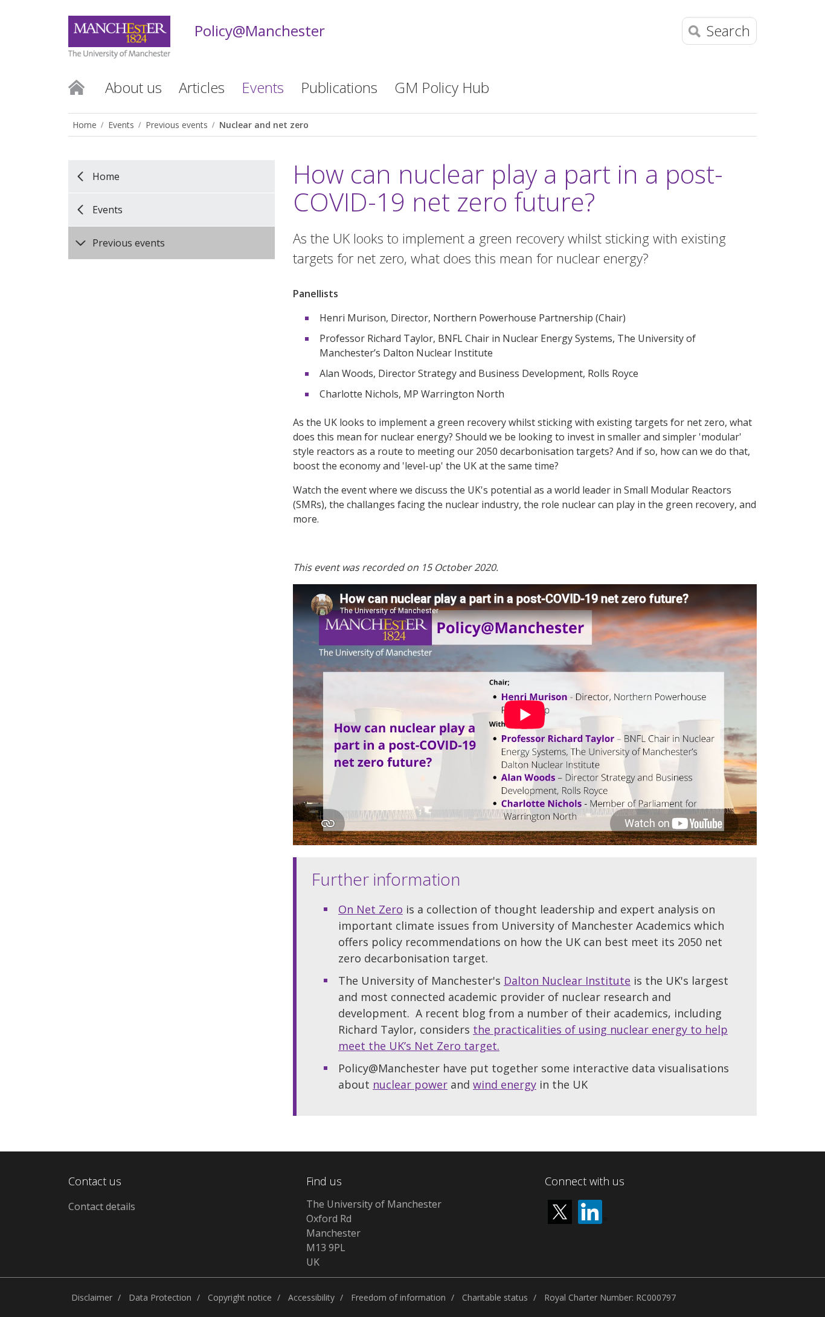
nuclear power (410, 1084)
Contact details (101, 1206)
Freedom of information (398, 1297)
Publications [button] (339, 87)
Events (121, 124)
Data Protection (160, 1297)
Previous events (177, 124)
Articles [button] (202, 87)
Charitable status (495, 1297)
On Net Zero (370, 909)
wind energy (504, 1084)
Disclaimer (91, 1297)
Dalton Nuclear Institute (567, 980)
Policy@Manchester (259, 31)
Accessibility (311, 1297)
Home (76, 86)
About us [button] (133, 87)
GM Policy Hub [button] (441, 87)
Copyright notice (240, 1297)
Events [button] (263, 87)
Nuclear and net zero (264, 124)
